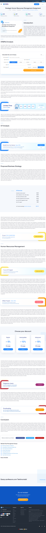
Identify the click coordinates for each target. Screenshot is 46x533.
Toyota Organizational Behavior (7, 448)
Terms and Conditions (23, 509)
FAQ (13, 519)
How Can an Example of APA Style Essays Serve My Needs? (37, 515)
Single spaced (35, 67)
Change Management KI (6, 451)
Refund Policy (22, 512)
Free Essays (14, 518)
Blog (13, 517)
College (21, 62)
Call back (43, 1)
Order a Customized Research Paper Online (34, 516)
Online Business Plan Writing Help (33, 519)
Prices (13, 512)
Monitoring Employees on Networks (8, 445)
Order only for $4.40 (38, 236)
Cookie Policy (22, 513)
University (27, 62)
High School (13, 62)
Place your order (23, 499)
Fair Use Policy (22, 514)
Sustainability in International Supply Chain (9, 447)
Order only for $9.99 (39, 271)
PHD (41, 62)
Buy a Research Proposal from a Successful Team (35, 514)
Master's (35, 62)
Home (13, 509)
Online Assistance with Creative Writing (34, 509)
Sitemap (14, 522)
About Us (14, 514)
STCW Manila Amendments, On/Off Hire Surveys (10, 453)
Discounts (14, 513)
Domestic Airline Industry (6, 450)
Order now (36, 4)
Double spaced (41, 67)
